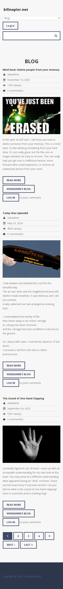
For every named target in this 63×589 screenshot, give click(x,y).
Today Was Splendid (15, 213)
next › (11, 544)
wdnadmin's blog (19, 189)
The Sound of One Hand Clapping (23, 398)
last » (28, 544)
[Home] (16, 9)
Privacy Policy (33, 576)
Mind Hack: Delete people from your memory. (31, 69)
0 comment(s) (15, 90)
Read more (16, 181)
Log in (11, 197)
